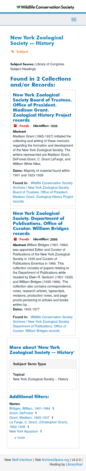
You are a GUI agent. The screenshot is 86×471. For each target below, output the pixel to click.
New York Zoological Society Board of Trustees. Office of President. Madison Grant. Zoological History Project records (42, 107)
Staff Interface (22, 459)
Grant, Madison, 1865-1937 (29, 417)
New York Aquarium (24, 431)
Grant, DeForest (21, 413)
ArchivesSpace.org (55, 459)
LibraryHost (74, 464)
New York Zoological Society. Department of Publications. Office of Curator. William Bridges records (41, 223)
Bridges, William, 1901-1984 (30, 408)
